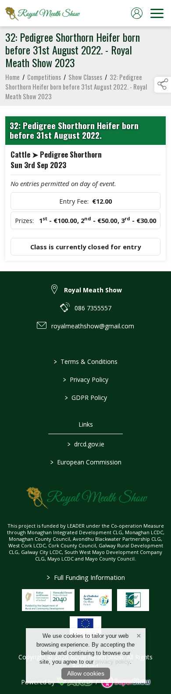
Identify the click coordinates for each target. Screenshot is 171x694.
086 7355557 (93, 308)
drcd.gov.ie (85, 444)
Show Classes (85, 77)
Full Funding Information (85, 577)
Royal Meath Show (93, 290)
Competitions (44, 77)
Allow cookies (85, 673)
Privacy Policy (85, 379)
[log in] (137, 13)
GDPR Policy (85, 397)
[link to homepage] (41, 13)
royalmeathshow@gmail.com (92, 326)
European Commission (85, 462)
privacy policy (112, 661)
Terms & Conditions (86, 361)
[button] (162, 85)
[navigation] (157, 13)
